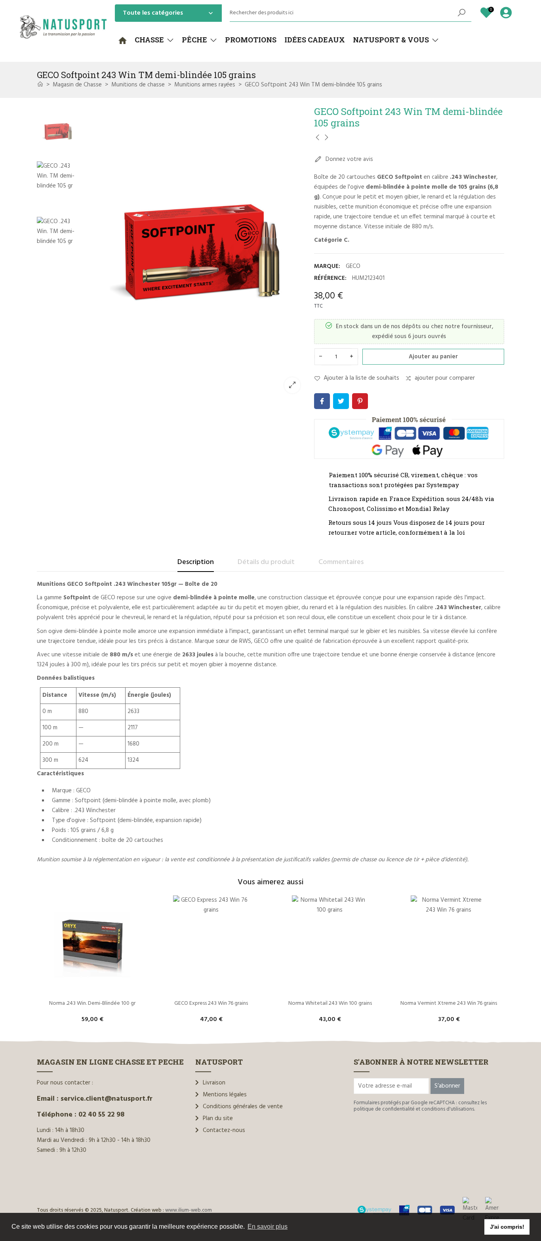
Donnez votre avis (348, 159)
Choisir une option (92, 990)
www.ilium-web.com (188, 1210)
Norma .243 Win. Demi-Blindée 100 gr (92, 1003)
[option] (193, 252)
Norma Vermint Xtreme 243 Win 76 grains (448, 1003)
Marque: (327, 266)
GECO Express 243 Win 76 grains (211, 1003)
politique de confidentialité (384, 1109)
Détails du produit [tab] (266, 562)
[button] (154, 40)
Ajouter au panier (433, 356)
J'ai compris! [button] (507, 1227)
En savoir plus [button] (268, 1226)
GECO (353, 266)
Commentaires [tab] (341, 562)
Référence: (330, 278)
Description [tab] (195, 562)
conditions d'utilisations (447, 1109)
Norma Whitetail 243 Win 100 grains (330, 1003)
